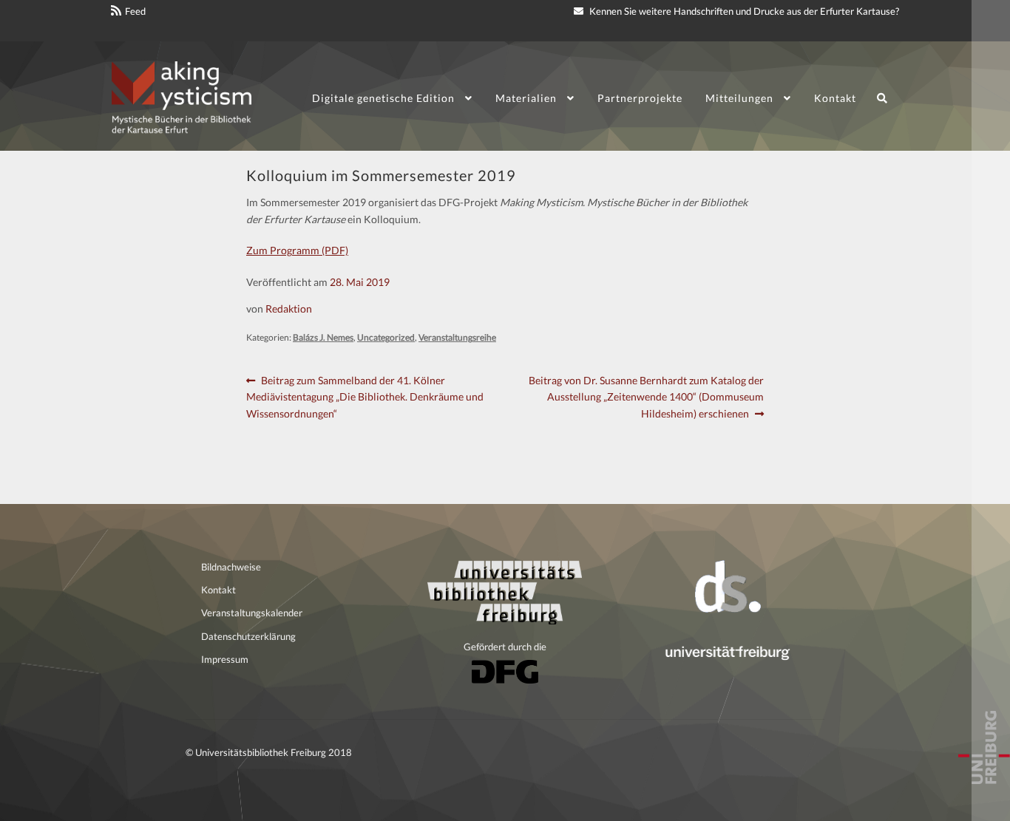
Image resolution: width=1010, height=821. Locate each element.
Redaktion (288, 308)
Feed (135, 11)
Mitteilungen (739, 98)
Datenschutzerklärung (248, 636)
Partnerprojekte (639, 98)
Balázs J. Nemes (323, 337)
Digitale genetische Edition (383, 98)
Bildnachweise (231, 567)
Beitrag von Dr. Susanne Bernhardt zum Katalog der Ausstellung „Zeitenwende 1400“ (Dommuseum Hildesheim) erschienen (646, 396)
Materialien (526, 98)
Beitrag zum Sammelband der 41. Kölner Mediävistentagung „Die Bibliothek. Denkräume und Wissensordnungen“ (365, 396)
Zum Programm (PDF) (297, 250)
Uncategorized (386, 337)
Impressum (224, 659)
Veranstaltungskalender (251, 613)
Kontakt (835, 98)
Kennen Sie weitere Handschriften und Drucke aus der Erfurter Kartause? (743, 11)
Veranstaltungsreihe (457, 337)
